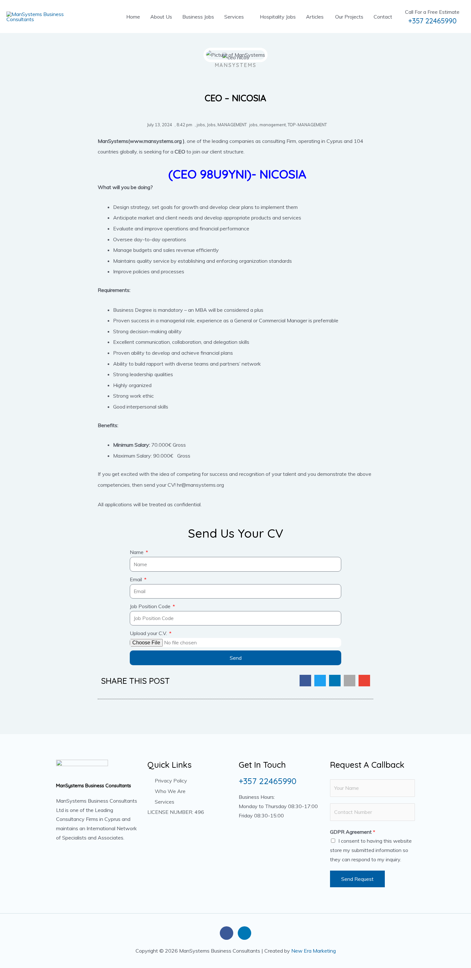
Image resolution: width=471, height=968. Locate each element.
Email (136, 579)
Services (234, 16)
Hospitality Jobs (278, 16)
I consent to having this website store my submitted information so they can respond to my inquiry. (371, 850)
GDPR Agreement (352, 832)
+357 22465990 (432, 21)
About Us (161, 16)
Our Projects (348, 16)
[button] (305, 680)
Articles (315, 16)
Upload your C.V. (149, 633)
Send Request (357, 879)
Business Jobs (198, 16)
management (273, 124)
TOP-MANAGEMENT (307, 124)
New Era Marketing (313, 950)
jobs (201, 124)
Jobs (211, 124)
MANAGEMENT (232, 124)
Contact (383, 16)
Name (137, 552)
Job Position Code (151, 606)
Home (133, 16)
